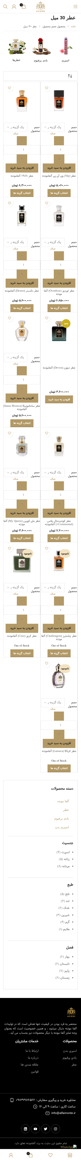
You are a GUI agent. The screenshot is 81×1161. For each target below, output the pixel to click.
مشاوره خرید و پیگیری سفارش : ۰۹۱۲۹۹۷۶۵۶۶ (46, 1100)
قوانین (34, 1071)
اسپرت (65, 852)
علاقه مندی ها (29, 1064)
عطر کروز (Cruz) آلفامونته (22, 636)
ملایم (66, 929)
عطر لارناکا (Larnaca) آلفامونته (59, 751)
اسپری (65, 60)
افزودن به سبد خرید (59, 167)
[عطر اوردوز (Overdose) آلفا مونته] (59, 215)
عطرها (17, 60)
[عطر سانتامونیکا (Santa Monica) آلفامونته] (22, 331)
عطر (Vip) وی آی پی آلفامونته (59, 176)
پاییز (67, 970)
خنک (66, 908)
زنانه (67, 859)
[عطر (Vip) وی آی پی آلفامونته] (59, 100)
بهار (67, 956)
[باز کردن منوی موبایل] (75, 6)
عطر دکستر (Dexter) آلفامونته (22, 291)
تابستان (65, 964)
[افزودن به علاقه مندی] (46, 88)
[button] (59, 399)
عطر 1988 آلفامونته (22, 176)
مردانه (66, 866)
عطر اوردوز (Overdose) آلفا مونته (59, 292)
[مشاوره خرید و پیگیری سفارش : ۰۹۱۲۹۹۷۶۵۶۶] (12, 1100)
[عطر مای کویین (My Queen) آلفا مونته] (22, 446)
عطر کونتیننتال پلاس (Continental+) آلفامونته (59, 523)
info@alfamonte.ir (63, 1113)
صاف (53, 133)
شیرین (65, 915)
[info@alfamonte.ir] (47, 1113)
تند (68, 901)
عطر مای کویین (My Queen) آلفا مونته (21, 523)
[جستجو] (5, 6)
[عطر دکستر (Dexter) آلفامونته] (22, 215)
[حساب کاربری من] (14, 6)
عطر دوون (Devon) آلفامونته (59, 368)
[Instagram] (55, 1128)
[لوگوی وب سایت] (40, 6)
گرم (67, 922)
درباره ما (33, 1057)
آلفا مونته (63, 801)
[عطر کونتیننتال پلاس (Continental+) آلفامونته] (59, 446)
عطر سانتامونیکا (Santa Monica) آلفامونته (21, 407)
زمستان (65, 977)
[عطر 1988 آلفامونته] (22, 100)
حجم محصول (72, 129)
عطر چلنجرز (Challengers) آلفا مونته (59, 638)
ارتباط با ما (31, 1050)
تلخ (67, 894)
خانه (73, 26)
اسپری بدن (62, 827)
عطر (66, 810)
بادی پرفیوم (41, 60)
